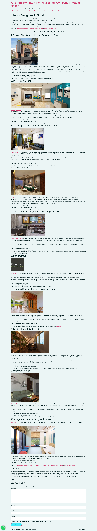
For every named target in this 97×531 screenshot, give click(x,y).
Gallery (64, 10)
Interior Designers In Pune (50, 28)
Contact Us (43, 10)
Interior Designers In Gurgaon (38, 465)
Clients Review (52, 10)
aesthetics (58, 326)
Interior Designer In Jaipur (36, 28)
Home (13, 10)
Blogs (59, 10)
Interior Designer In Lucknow (23, 465)
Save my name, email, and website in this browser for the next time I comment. (32, 521)
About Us (36, 10)
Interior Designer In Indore (22, 28)
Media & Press (28, 10)
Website (13, 516)
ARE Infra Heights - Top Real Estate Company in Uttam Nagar (45, 4)
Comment (14, 488)
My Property (20, 10)
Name (13, 505)
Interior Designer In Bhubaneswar (54, 465)
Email (12, 510)
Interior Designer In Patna (70, 465)
